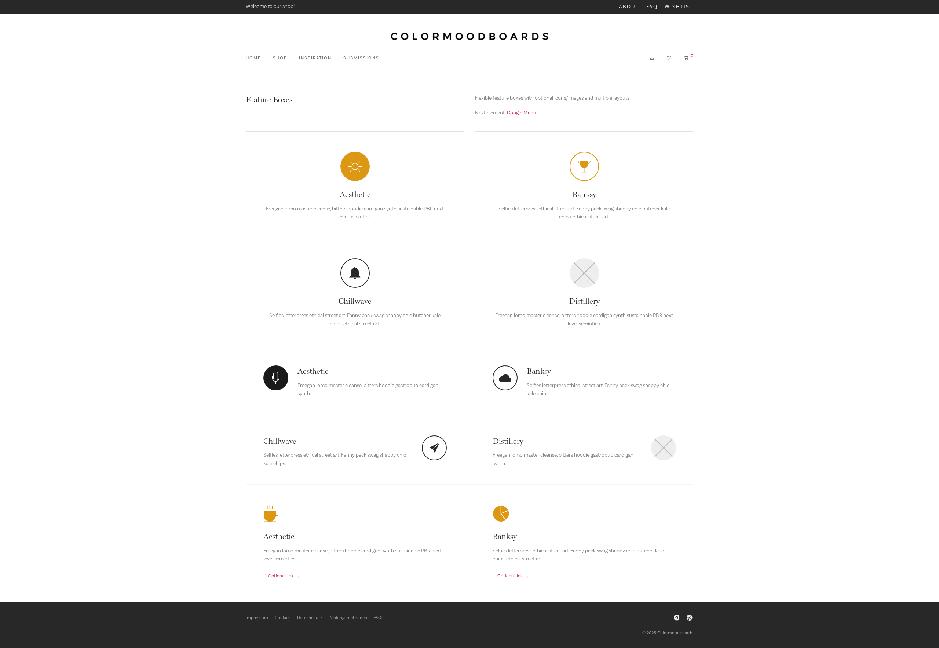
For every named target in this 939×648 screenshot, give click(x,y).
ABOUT (629, 7)
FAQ (652, 7)
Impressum (257, 617)
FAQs (379, 617)
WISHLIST (679, 7)
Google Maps (521, 112)
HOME (253, 57)
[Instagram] (676, 617)
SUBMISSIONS (361, 57)
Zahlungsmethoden (348, 617)
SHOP (280, 57)
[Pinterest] (690, 617)
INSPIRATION (315, 57)
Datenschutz (309, 617)
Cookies (283, 617)
